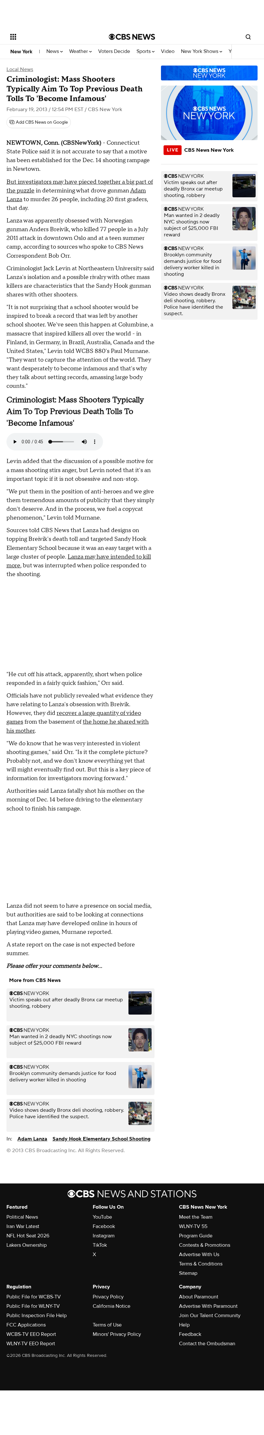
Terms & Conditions (200, 1263)
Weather (79, 51)
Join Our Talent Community (209, 1315)
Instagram (104, 1235)
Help (184, 1324)
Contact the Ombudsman (207, 1343)
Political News (22, 1217)
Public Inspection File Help (36, 1315)
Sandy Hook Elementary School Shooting (101, 1139)
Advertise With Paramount (208, 1306)
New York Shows (200, 51)
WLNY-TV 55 (193, 1226)
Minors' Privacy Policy (117, 1334)
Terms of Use (107, 1324)
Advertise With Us (199, 1254)
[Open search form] (248, 36)
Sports (144, 51)
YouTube (102, 1217)
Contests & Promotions (204, 1245)
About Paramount (198, 1296)
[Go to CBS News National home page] (132, 37)
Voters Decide (114, 51)
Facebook (104, 1226)
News (53, 51)
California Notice (111, 1306)
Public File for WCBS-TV (33, 1296)
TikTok (100, 1245)
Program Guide (195, 1235)
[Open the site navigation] (50, 37)
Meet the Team (195, 1217)
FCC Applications (26, 1324)
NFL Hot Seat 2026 (27, 1235)
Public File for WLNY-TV (33, 1306)
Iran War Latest (22, 1226)
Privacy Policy (108, 1296)
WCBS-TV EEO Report (31, 1334)
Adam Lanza (32, 1139)
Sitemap (188, 1273)
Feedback (190, 1334)
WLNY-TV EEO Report (30, 1343)
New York (21, 51)
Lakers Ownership (26, 1245)
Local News (19, 69)
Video (167, 51)
